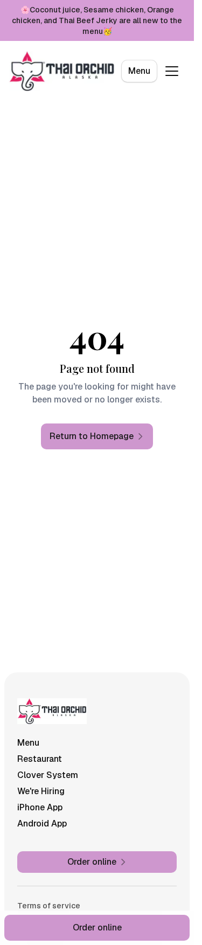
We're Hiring (41, 791)
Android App (42, 823)
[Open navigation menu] (172, 71)
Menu (139, 71)
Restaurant (39, 759)
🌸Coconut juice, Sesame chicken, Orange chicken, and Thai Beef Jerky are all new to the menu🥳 (97, 20)
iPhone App (39, 807)
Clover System (47, 775)
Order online (97, 927)
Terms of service (48, 906)
